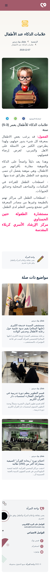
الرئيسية (34, 42)
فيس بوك (35, 540)
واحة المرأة (30, 564)
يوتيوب (36, 552)
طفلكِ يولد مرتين (19, 42)
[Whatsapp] (15, 118)
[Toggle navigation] (5, 5)
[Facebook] (23, 118)
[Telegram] (7, 118)
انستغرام (35, 546)
